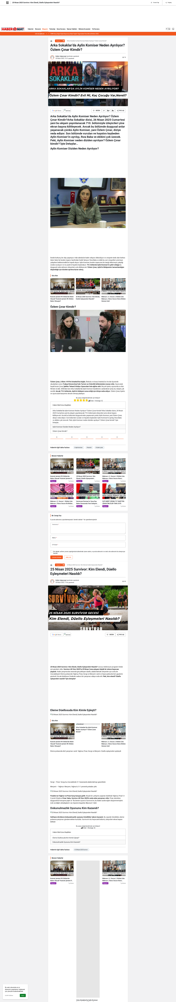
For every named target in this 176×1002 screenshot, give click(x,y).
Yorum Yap (156, 2)
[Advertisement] (88, 13)
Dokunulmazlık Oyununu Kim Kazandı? (66, 842)
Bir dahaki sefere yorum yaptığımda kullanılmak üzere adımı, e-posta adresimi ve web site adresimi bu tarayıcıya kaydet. (89, 552)
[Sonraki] (49, 33)
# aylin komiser (78, 447)
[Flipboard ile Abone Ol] (67, 110)
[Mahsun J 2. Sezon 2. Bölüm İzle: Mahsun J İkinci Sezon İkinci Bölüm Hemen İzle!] (113, 290)
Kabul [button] (22, 995)
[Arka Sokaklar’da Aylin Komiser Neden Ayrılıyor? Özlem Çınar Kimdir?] (88, 735)
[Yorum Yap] (104, 110)
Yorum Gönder (56, 557)
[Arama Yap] (173, 28)
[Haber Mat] (12, 29)
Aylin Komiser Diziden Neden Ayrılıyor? (67, 427)
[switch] (168, 28)
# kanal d (89, 447)
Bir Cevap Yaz (56, 516)
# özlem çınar (99, 447)
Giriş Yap (68, 557)
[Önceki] (46, 33)
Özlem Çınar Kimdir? (60, 431)
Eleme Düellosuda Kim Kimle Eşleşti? (66, 838)
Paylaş (169, 2)
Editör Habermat (61, 56)
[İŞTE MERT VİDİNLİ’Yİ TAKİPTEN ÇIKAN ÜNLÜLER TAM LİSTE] (114, 495)
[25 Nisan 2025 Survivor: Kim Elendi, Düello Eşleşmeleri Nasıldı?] (88, 290)
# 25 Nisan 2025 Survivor (81, 849)
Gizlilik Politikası (9, 995)
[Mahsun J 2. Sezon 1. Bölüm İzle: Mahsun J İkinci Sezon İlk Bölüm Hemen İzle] (62, 495)
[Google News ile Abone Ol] (56, 110)
